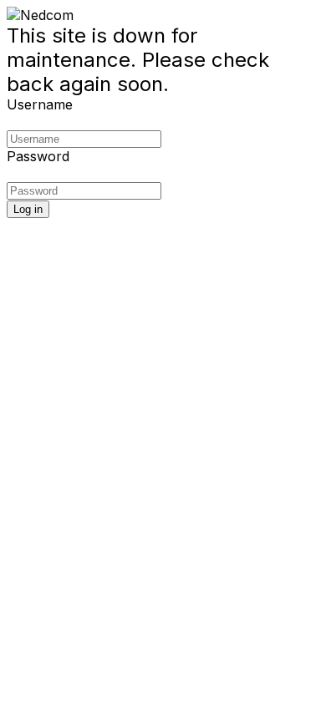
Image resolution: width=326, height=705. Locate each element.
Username (40, 104)
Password (38, 156)
